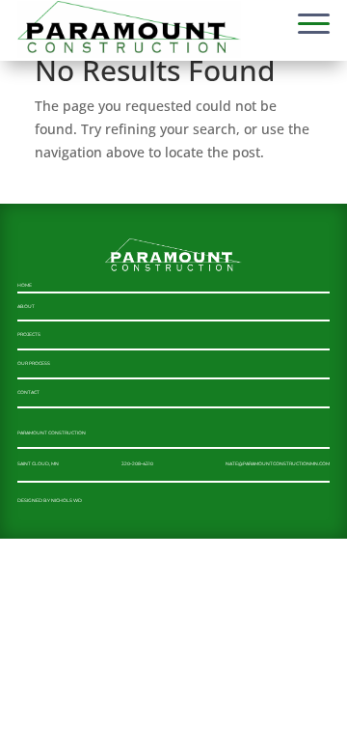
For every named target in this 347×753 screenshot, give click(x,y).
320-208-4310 (137, 463)
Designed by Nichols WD (49, 500)
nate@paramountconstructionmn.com (278, 463)
